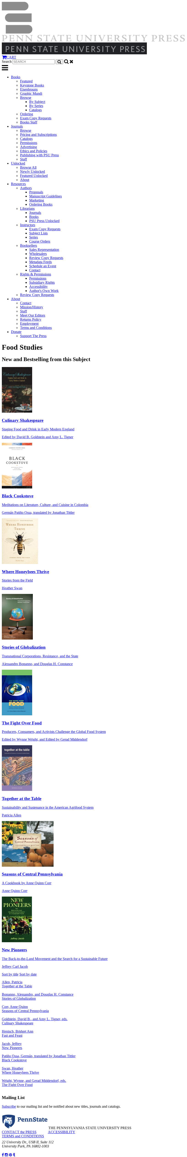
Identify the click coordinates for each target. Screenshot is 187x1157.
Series (33, 237)
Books (15, 77)
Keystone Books (32, 85)
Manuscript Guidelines (45, 196)
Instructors (27, 225)
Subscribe (9, 1106)
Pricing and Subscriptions (38, 134)
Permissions (28, 143)
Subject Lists (38, 233)
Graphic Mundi (31, 93)
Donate (16, 332)
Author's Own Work (44, 291)
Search (7, 61)
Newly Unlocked (32, 171)
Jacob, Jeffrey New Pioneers (12, 1046)
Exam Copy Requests (35, 118)
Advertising (28, 147)
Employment (29, 323)
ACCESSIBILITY (61, 1132)
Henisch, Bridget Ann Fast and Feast (17, 1033)
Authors (26, 188)
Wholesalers (38, 254)
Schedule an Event (42, 266)
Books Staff (28, 122)
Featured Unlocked (34, 176)
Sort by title (10, 974)
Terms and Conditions (36, 328)
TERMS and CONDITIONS (23, 1136)
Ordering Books (40, 204)
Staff (23, 159)
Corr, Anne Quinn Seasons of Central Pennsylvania (25, 1009)
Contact (34, 270)
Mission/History (31, 307)
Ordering (26, 114)
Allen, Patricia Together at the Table (17, 984)
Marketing (36, 200)
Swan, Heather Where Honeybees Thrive (20, 1070)
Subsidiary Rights (42, 282)
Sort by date (28, 974)
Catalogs (35, 110)
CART (11, 57)
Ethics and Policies (33, 151)
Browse (25, 98)
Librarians (27, 208)
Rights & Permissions (35, 274)
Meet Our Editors (32, 315)
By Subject (37, 102)
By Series (36, 106)
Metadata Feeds (40, 262)
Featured (26, 81)
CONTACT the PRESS (19, 1132)
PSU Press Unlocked (44, 221)
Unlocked (18, 163)
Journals (17, 126)
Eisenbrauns (29, 89)
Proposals (36, 192)
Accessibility (38, 287)
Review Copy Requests (46, 258)
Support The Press (33, 336)
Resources (18, 184)
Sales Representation (44, 250)
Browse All (28, 167)
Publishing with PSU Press (39, 155)
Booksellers (28, 245)
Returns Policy (30, 319)
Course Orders (39, 241)
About (24, 180)
